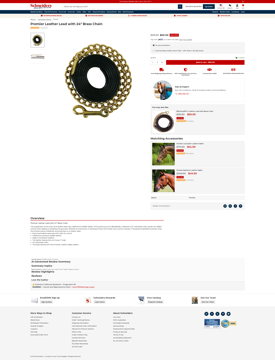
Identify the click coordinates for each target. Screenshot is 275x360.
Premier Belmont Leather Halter (189, 170)
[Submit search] (180, 6)
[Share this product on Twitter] (230, 206)
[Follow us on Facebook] (212, 314)
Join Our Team (208, 302)
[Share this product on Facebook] (235, 206)
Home (34, 19)
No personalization (162, 45)
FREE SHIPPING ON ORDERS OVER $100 (52, 15)
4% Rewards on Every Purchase (139, 15)
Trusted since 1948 (225, 15)
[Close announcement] (242, 1)
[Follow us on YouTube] (229, 314)
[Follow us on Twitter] (217, 314)
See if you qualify (185, 40)
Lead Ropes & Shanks (44, 19)
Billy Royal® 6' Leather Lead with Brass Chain (194, 111)
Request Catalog (155, 302)
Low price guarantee (181, 15)
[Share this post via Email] (225, 206)
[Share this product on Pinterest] (240, 206)
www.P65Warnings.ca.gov (83, 287)
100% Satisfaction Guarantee (95, 15)
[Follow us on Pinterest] (223, 314)
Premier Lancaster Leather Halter (190, 144)
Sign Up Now (209, 7)
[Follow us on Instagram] (206, 314)
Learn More (100, 302)
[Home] (31, 19)
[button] (161, 72)
